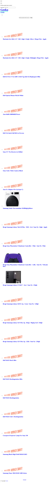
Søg (31, 17)
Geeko (6, 480)
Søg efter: (2, 7)
